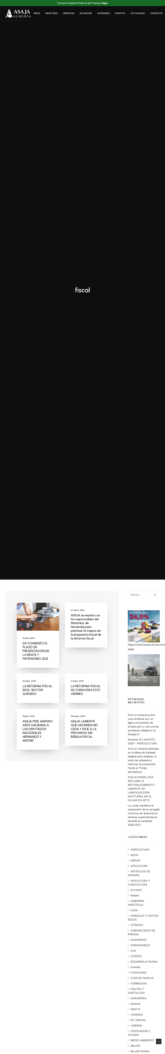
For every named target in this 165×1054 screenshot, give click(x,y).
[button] (155, 595)
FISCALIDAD (45, 616)
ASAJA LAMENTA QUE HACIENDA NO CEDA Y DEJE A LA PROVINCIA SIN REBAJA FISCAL (84, 729)
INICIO (37, 13)
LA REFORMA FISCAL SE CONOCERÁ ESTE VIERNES (85, 690)
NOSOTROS (51, 13)
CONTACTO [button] (156, 13)
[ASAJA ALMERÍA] (18, 13)
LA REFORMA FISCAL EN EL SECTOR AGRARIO (37, 690)
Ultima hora (44, 611)
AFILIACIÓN (86, 13)
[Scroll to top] (158, 1041)
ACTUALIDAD (138, 13)
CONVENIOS (103, 13)
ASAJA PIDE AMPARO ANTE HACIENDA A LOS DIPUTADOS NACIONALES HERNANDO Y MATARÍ (38, 730)
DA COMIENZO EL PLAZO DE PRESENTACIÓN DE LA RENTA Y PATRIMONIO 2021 (36, 651)
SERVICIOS (68, 13)
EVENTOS (120, 13)
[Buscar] (144, 594)
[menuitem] (36, 13)
